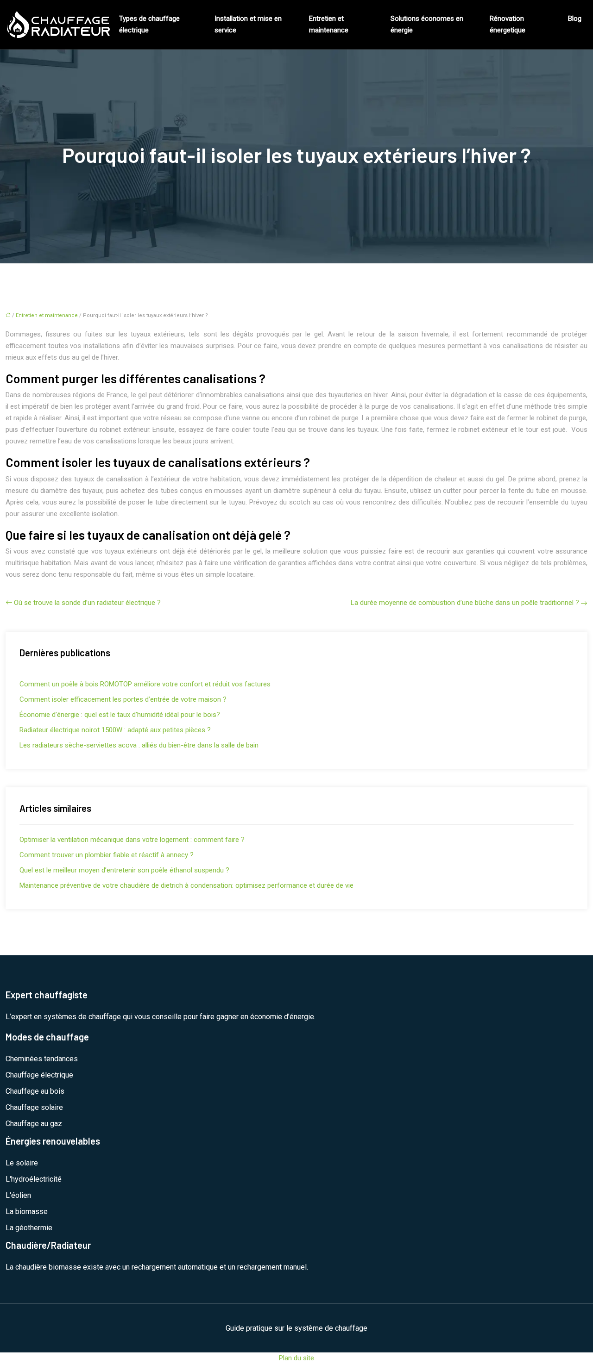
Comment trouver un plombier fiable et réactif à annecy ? (106, 855)
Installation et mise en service (248, 24)
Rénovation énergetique (507, 24)
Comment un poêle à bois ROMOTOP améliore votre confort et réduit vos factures (145, 684)
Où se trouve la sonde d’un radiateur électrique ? (87, 602)
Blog (574, 18)
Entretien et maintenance (328, 24)
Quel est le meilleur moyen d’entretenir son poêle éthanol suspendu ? (124, 870)
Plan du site (296, 1358)
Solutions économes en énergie (427, 24)
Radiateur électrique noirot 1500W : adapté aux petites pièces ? (115, 730)
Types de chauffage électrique (149, 24)
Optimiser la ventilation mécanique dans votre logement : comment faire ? (132, 839)
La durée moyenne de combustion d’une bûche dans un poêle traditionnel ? (465, 602)
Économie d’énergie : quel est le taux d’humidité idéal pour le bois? (119, 714)
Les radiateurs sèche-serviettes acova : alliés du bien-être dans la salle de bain (139, 745)
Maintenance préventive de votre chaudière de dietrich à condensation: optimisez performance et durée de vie (186, 885)
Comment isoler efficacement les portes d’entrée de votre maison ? (123, 699)
